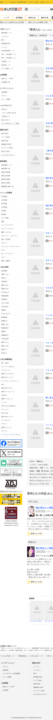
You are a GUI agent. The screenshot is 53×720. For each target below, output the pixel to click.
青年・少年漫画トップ (8, 58)
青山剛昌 (4, 271)
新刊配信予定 (5, 43)
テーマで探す (5, 137)
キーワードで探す (7, 148)
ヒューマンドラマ (7, 225)
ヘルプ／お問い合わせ (8, 113)
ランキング (5, 36)
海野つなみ (5, 285)
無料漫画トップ (6, 33)
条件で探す (5, 133)
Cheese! (4, 395)
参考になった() (36, 533)
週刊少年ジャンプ (7, 377)
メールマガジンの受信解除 (11, 673)
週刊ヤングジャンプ (8, 391)
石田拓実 (4, 281)
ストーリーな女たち (8, 366)
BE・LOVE (5, 363)
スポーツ (4, 243)
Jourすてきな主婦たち (8, 406)
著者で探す (5, 141)
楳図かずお (5, 289)
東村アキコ (5, 342)
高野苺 (3, 331)
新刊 (2, 40)
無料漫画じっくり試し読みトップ (31, 656)
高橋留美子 (5, 335)
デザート (4, 424)
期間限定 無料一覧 (7, 186)
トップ (6, 18)
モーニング (5, 409)
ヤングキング (5, 420)
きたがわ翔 (5, 303)
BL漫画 (3, 214)
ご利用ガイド (5, 116)
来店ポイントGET (7, 78)
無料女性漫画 (5, 172)
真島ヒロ (4, 349)
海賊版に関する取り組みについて (11, 491)
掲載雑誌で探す (6, 144)
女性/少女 (32, 18)
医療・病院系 (5, 261)
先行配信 (19, 18)
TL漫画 (3, 211)
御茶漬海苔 (5, 296)
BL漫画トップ (5, 65)
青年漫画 (4, 203)
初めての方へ (5, 120)
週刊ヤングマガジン (8, 374)
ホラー (3, 250)
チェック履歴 (5, 99)
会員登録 (4, 92)
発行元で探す (5, 151)
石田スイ (4, 278)
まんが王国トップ (8, 656)
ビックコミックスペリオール (10, 434)
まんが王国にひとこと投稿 (10, 123)
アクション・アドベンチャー (10, 246)
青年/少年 (44, 18)
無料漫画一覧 (5, 168)
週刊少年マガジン (7, 388)
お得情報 (5, 690)
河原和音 (4, 299)
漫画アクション (6, 427)
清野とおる (5, 324)
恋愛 (2, 221)
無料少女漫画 (5, 176)
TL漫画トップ (5, 61)
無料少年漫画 (5, 183)
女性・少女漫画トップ (8, 54)
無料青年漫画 (5, 179)
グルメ (3, 257)
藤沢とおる (5, 346)
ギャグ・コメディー (8, 228)
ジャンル (4, 47)
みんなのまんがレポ (8, 155)
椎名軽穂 (4, 317)
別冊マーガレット (7, 399)
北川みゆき (5, 306)
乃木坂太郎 (5, 339)
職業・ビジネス (6, 232)
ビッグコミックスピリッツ (10, 381)
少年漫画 (4, 207)
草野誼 (3, 310)
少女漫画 (4, 200)
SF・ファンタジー (7, 254)
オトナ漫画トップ (7, 68)
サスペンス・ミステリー (9, 236)
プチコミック (5, 370)
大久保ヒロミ (5, 292)
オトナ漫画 (5, 218)
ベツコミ (4, 402)
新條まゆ (4, 321)
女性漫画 (4, 196)
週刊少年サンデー (7, 417)
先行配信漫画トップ (8, 51)
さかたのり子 (5, 314)
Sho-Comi (4, 413)
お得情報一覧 (5, 82)
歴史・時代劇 (5, 239)
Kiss (2, 384)
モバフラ (4, 431)
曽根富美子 (5, 328)
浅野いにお (5, 274)
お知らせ (4, 109)
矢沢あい (4, 353)
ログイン (4, 96)
